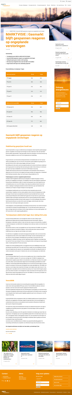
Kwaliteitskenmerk (37, 392)
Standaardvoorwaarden (45, 392)
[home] (5, 5)
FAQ (65, 5)
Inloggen (69, 1)
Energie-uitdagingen (23, 5)
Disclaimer (65, 392)
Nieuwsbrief (59, 99)
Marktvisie (53, 5)
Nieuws (48, 5)
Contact (69, 5)
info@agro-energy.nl (7, 377)
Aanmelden (58, 108)
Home (7, 31)
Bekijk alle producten (58, 376)
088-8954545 (5, 376)
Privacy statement (53, 392)
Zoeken (63, 1)
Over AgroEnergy (60, 5)
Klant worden (56, 382)
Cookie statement (60, 392)
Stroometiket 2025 (58, 385)
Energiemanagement (41, 5)
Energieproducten (32, 5)
